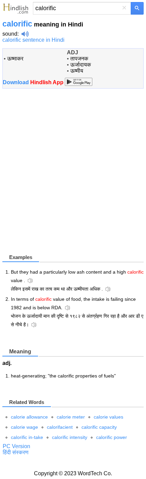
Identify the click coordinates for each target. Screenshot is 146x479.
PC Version (16, 446)
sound (9, 34)
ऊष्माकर (15, 58)
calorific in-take (27, 437)
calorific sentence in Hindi (33, 40)
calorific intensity (69, 437)
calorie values (108, 417)
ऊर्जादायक (80, 65)
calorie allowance (29, 417)
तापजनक (79, 58)
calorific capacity (99, 427)
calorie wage (24, 427)
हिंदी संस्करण (16, 452)
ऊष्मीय (76, 71)
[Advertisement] (73, 174)
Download (34, 82)
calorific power (111, 437)
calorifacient (60, 427)
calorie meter (71, 417)
